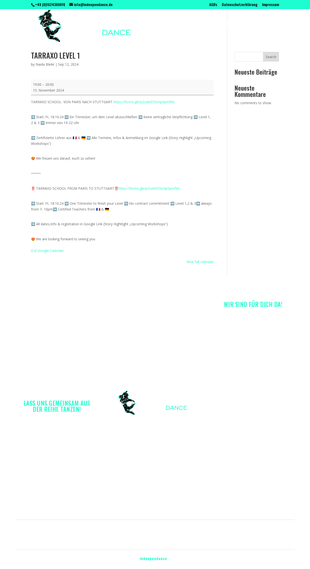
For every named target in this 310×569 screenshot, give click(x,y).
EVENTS (252, 24)
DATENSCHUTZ (172, 538)
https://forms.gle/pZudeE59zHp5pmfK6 (144, 102)
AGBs (213, 5)
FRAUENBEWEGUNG (187, 24)
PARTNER (158, 40)
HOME (36, 529)
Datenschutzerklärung (239, 5)
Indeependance (153, 558)
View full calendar (200, 261)
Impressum (270, 5)
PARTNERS (214, 529)
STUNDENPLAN (151, 24)
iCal (34, 250)
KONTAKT (181, 40)
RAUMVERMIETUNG (127, 40)
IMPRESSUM (142, 538)
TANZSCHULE (121, 24)
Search (271, 57)
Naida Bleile (45, 64)
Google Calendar (51, 250)
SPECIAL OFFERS (225, 24)
